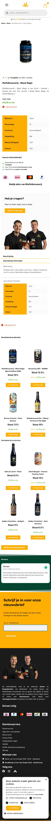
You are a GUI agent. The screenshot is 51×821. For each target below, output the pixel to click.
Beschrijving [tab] (8, 256)
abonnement (24, 696)
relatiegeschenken (9, 699)
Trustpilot (14, 78)
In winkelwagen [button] (13, 385)
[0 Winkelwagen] (45, 5)
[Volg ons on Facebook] (4, 771)
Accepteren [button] (13, 808)
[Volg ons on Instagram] (10, 771)
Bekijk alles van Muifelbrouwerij (25, 184)
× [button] (46, 779)
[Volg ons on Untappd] (15, 771)
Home (3, 23)
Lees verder (39, 794)
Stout (8, 23)
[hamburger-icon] (6, 5)
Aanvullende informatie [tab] (12, 261)
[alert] (25, 798)
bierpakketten (7, 689)
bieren (42, 686)
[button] (14, 813)
